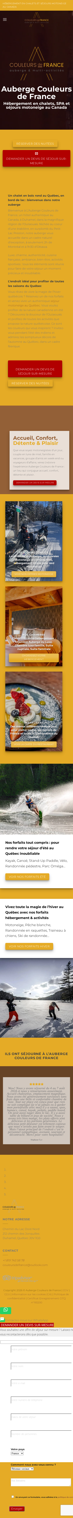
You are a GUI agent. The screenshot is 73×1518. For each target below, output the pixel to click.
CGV (65, 1290)
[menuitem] (2, 1320)
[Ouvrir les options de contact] (5, 1310)
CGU (7, 1294)
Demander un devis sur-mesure (27, 1325)
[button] (5, 19)
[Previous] (3, 1158)
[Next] (13, 1158)
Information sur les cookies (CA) (32, 1294)
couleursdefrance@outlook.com (25, 1265)
